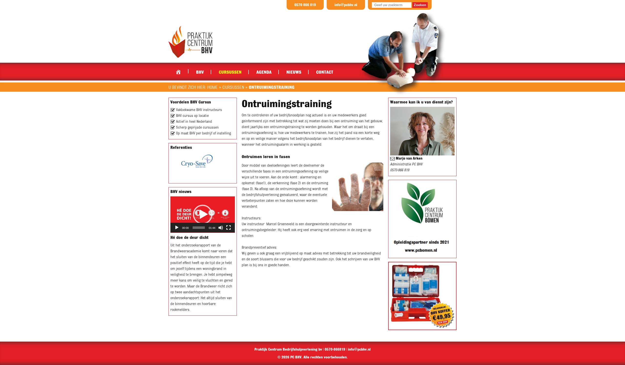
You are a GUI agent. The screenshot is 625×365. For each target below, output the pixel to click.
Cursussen (230, 72)
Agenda (263, 72)
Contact (324, 72)
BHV (200, 72)
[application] (202, 214)
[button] (202, 214)
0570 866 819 (305, 5)
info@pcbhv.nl (345, 5)
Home (178, 71)
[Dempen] (220, 227)
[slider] (199, 227)
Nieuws (293, 72)
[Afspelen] (176, 227)
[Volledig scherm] (228, 227)
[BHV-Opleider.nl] (190, 41)
